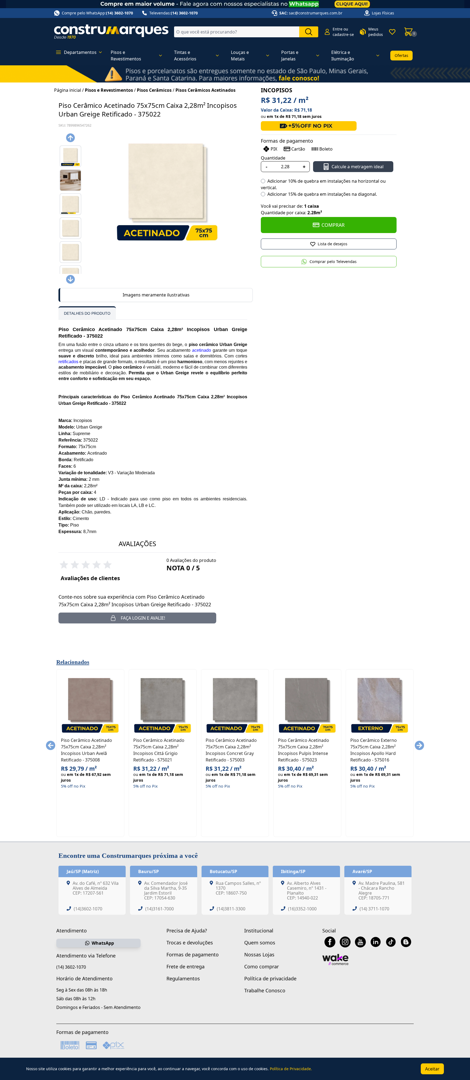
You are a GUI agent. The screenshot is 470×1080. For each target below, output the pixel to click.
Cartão (298, 149)
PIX (274, 149)
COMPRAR (333, 225)
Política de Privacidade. (291, 1068)
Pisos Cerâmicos (154, 90)
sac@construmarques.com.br (315, 13)
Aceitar (432, 1069)
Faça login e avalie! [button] (143, 618)
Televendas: (173, 13)
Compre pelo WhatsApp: (97, 13)
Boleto (326, 149)
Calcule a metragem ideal (358, 167)
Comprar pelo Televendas (333, 261)
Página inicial (67, 90)
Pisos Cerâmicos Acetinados (205, 90)
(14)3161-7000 (159, 908)
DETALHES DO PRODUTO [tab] (87, 313)
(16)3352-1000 (302, 908)
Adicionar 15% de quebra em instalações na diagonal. (322, 194)
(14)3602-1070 (88, 908)
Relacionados (72, 662)
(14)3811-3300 (231, 908)
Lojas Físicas (383, 13)
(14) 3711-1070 (374, 908)
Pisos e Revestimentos (109, 90)
